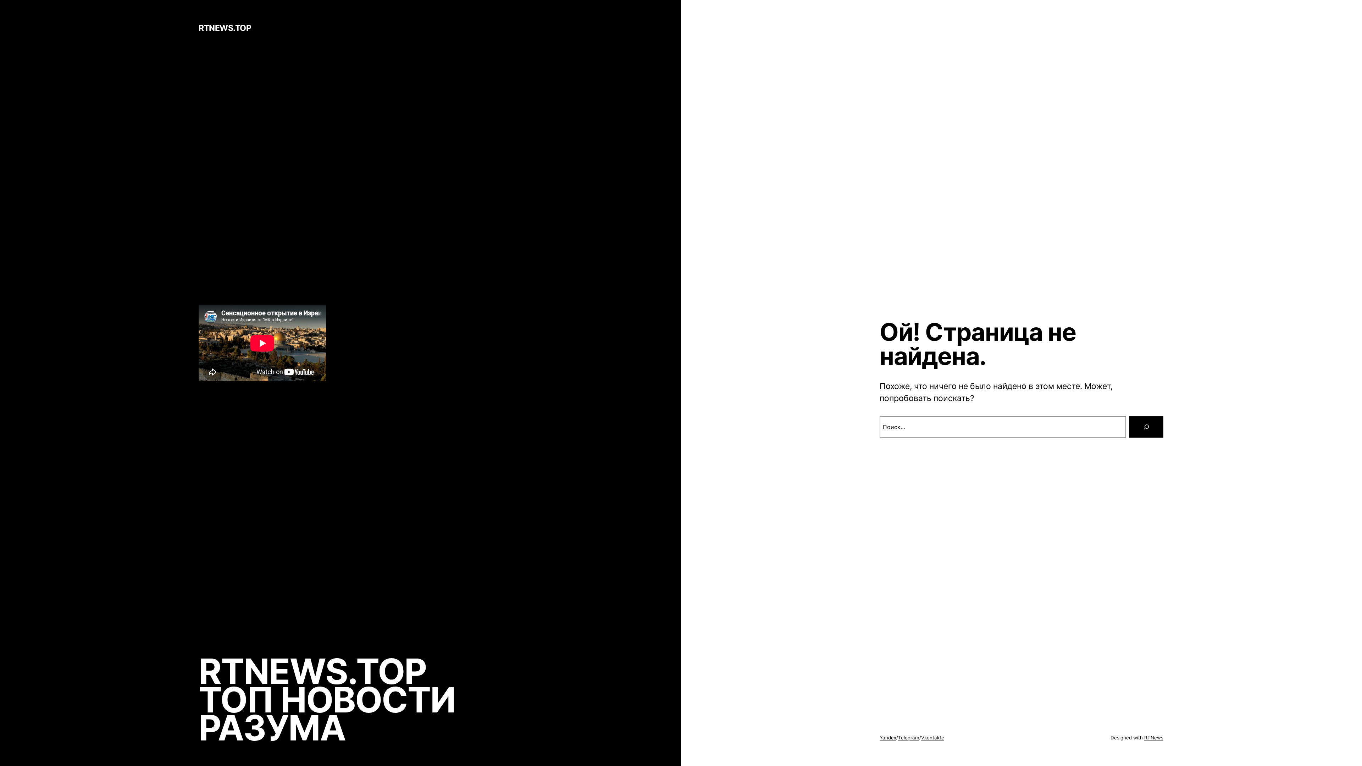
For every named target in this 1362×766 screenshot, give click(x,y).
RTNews (1153, 737)
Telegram (908, 737)
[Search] (1146, 427)
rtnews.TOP (225, 28)
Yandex (888, 737)
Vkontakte (932, 737)
